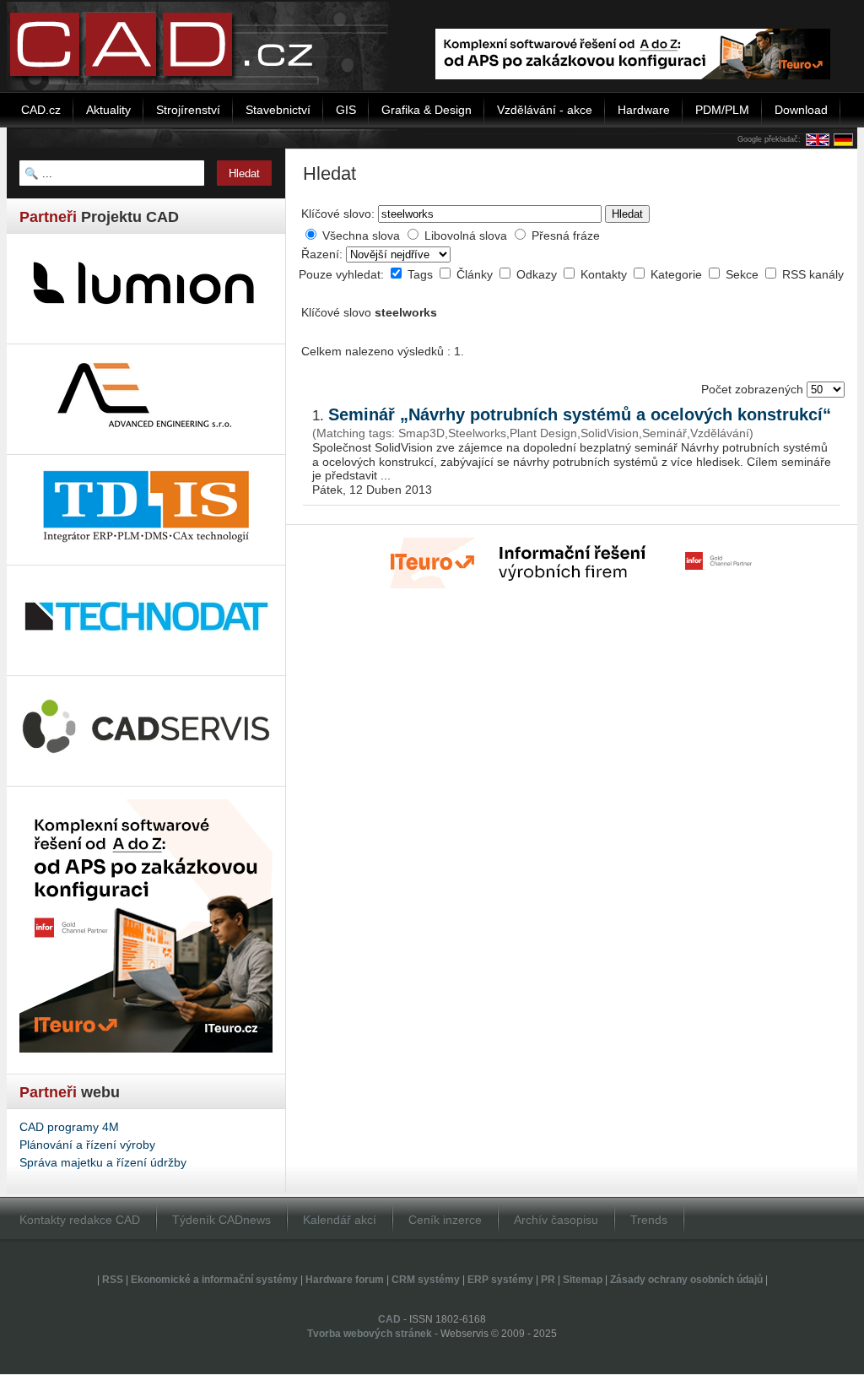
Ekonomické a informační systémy (214, 1280)
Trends (648, 1219)
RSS (112, 1280)
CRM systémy (426, 1280)
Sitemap (582, 1280)
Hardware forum (344, 1280)
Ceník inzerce (445, 1219)
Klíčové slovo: (338, 213)
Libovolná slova (465, 235)
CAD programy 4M (69, 1127)
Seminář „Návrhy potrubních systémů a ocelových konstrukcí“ (579, 414)
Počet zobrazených (754, 389)
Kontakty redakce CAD (79, 1219)
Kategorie (678, 274)
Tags (422, 274)
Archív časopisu (556, 1219)
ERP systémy (500, 1280)
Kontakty (605, 274)
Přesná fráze (566, 235)
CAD (389, 1319)
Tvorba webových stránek (369, 1334)
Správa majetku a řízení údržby (102, 1162)
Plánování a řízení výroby (87, 1144)
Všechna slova (361, 235)
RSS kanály (813, 274)
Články (476, 274)
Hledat (627, 214)
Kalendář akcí (339, 1219)
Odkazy (538, 274)
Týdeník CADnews (221, 1219)
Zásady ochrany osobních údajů (686, 1280)
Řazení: (323, 254)
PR (548, 1280)
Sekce (744, 274)
